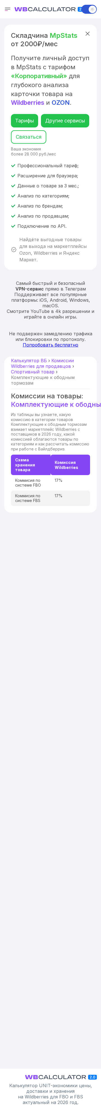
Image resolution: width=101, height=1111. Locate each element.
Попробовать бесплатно (50, 345)
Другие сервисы (65, 121)
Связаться (29, 137)
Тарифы (24, 121)
